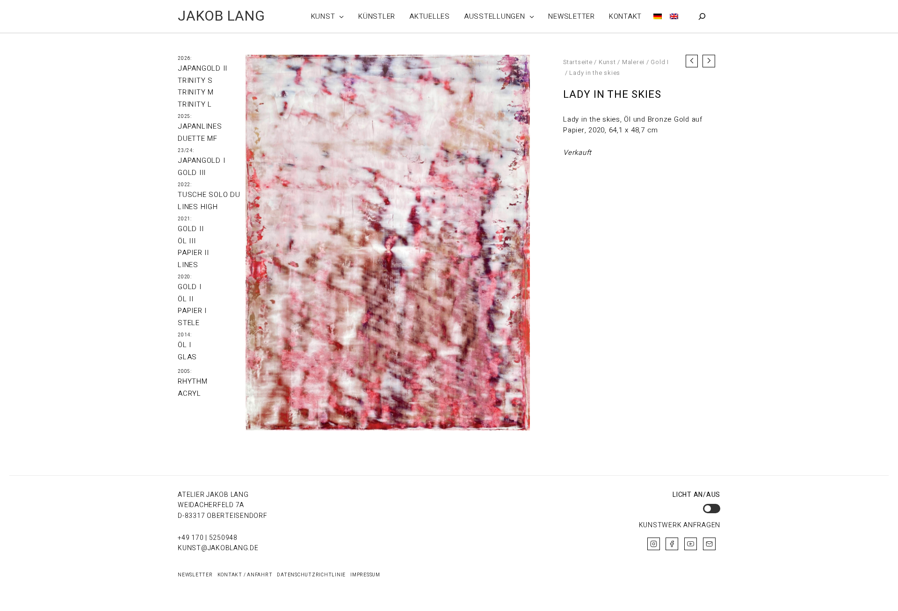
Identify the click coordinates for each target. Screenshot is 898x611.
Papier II (193, 252)
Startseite (578, 62)
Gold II (190, 229)
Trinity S (195, 80)
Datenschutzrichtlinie (311, 575)
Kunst (607, 62)
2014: (185, 335)
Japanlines (200, 126)
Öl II (186, 299)
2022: (185, 185)
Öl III (187, 241)
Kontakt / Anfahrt (245, 575)
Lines (188, 265)
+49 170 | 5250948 (208, 538)
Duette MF (197, 138)
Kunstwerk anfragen (680, 525)
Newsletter (195, 575)
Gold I (190, 287)
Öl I (184, 345)
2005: (185, 371)
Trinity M (196, 92)
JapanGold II (202, 68)
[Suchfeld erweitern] (702, 16)
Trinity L (195, 104)
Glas (187, 357)
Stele (189, 323)
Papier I (192, 311)
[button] (339, 16)
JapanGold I (201, 160)
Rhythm (193, 381)
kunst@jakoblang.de (218, 548)
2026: (185, 58)
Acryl (189, 393)
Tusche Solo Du (209, 194)
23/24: (186, 150)
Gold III (192, 172)
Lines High (198, 207)
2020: (185, 277)
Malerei (633, 62)
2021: (185, 219)
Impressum (365, 575)
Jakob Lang (221, 16)
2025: (185, 116)
